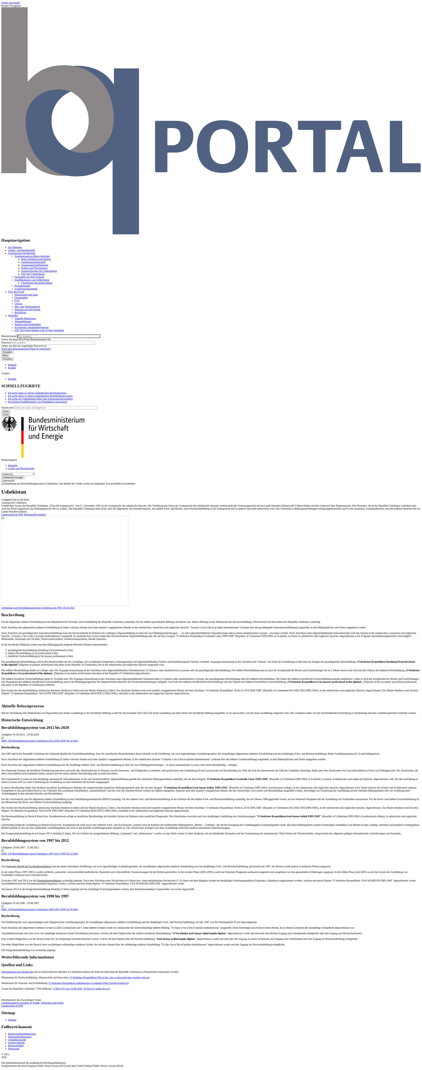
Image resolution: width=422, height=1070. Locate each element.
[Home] (211, 233)
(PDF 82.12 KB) (39, 853)
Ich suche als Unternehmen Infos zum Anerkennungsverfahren (40, 398)
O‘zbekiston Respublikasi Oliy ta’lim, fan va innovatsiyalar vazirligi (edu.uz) (110, 977)
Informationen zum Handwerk (17, 971)
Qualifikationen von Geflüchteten (32, 279)
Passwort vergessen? (40, 348)
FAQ (17, 300)
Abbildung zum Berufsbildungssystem (21, 607)
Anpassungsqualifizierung (34, 265)
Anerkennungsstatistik (26, 288)
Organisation (21, 297)
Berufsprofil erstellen (35, 514)
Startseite (12, 465)
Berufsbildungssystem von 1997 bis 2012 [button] (35, 840)
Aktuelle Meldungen (25, 318)
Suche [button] (6, 414)
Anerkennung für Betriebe (21, 253)
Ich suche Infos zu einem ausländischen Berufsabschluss (37, 393)
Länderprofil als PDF (12, 514)
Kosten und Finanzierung (34, 268)
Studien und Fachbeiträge (28, 324)
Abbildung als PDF (52, 607)
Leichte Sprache (16, 1042)
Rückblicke (20, 312)
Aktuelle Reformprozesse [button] (22, 706)
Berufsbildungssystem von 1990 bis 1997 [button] (35, 896)
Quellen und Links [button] (17, 965)
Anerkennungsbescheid (33, 262)
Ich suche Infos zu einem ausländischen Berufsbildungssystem (40, 396)
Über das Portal (16, 291)
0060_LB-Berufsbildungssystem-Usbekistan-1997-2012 (30, 853)
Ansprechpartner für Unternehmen (39, 271)
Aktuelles (13, 315)
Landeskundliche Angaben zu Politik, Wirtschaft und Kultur (32, 1002)
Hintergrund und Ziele (26, 294)
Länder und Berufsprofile (21, 468)
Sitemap (12, 1019)
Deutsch (12, 364)
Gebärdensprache (17, 1039)
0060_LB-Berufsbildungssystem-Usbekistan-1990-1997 (30, 909)
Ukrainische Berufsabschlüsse (36, 282)
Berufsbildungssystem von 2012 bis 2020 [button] (35, 727)
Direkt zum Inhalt (10, 2)
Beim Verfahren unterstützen (36, 259)
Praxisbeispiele (22, 285)
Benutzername (8, 336)
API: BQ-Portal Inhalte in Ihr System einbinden (39, 330)
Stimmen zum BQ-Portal (27, 309)
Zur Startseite (15, 247)
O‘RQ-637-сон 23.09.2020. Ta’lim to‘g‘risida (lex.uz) (81, 988)
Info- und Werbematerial (27, 306)
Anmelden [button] (7, 359)
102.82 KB (58, 607)
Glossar (18, 303)
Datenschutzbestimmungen (22, 1033)
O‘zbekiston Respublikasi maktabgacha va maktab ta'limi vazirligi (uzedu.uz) (89, 983)
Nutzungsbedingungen (19, 1036)
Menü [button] (5, 355)
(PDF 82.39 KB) (39, 909)
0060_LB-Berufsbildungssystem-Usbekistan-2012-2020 (30, 740)
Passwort (6, 342)
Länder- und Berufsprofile (21, 250)
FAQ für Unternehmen (33, 274)
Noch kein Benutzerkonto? (15, 348)
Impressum (13, 1048)
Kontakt (12, 379)
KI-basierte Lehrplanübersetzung (32, 327)
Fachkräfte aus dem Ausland (29, 277)
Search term (7, 407)
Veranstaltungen (23, 321)
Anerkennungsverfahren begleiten (32, 256)
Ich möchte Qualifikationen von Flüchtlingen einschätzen (37, 401)
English (12, 367)
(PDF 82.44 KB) (39, 740)
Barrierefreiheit (16, 1045)
